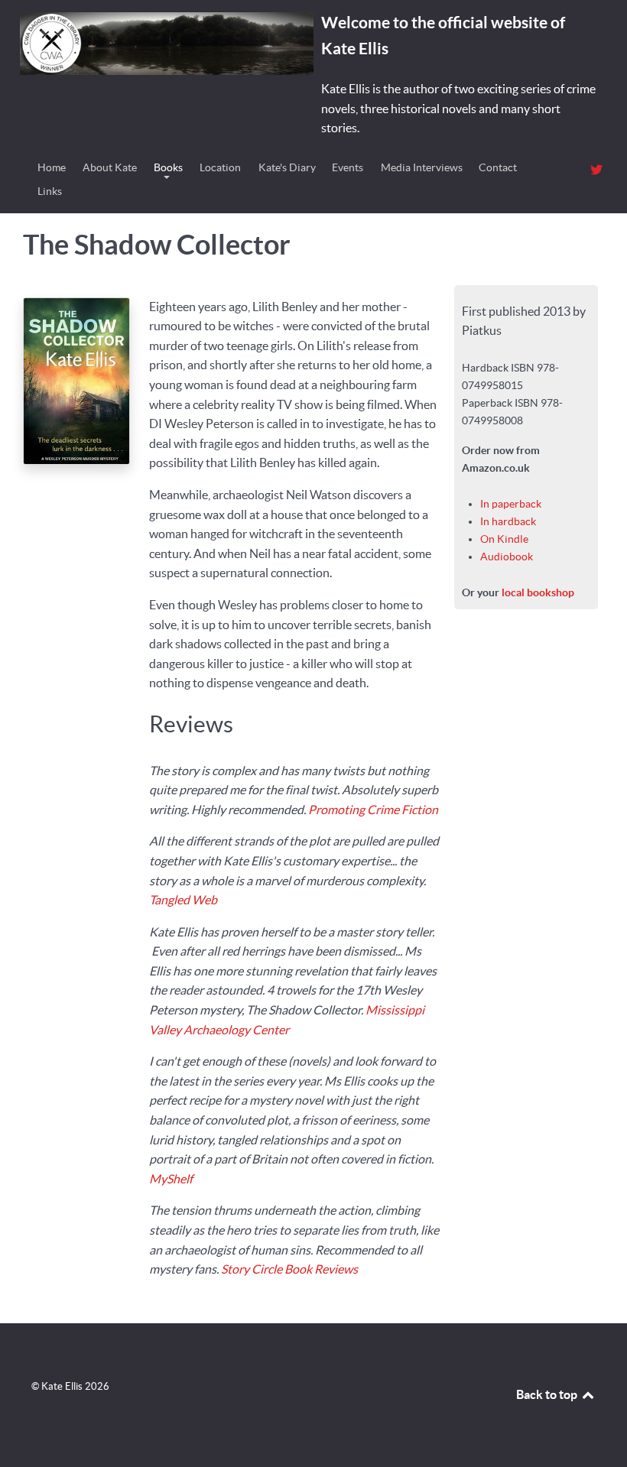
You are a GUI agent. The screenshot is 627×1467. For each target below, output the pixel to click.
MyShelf (171, 1179)
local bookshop (538, 592)
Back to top (548, 1394)
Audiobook (506, 556)
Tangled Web (183, 900)
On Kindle (504, 539)
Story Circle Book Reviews (289, 1269)
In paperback (510, 504)
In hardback (508, 521)
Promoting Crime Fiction (373, 809)
